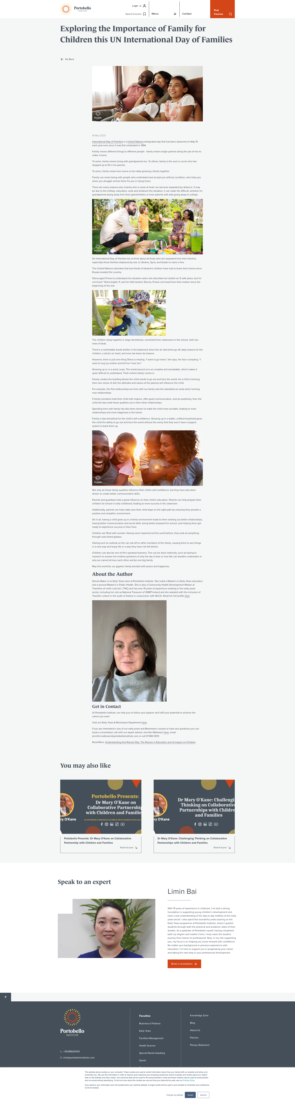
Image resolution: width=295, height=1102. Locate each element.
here (187, 596)
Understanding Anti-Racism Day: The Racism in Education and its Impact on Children (150, 742)
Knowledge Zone (199, 1015)
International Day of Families (107, 141)
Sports (142, 1060)
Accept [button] (190, 1095)
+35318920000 (71, 1051)
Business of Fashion (150, 1023)
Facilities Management (151, 1038)
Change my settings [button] (174, 1095)
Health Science (147, 1045)
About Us (195, 1030)
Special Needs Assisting (152, 1053)
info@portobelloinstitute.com (78, 1057)
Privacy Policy (189, 1080)
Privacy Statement (199, 1045)
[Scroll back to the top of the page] (5, 997)
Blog (192, 1023)
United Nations (136, 141)
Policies (194, 1037)
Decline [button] (203, 1095)
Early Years (145, 1031)
